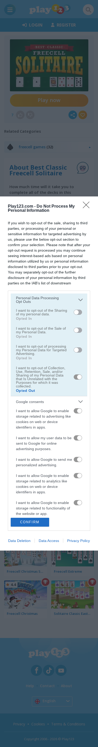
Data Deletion (19, 541)
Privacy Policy (78, 541)
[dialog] (49, 373)
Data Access (49, 541)
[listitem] (49, 299)
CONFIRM (29, 522)
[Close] (88, 207)
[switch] (78, 312)
